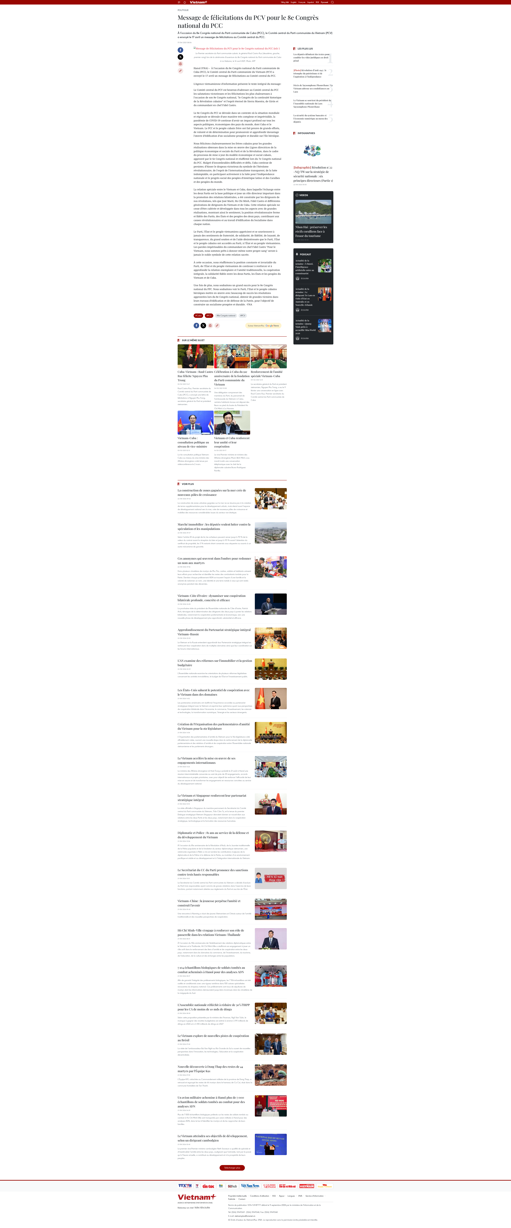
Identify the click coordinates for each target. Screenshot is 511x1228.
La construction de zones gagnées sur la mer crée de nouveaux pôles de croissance (212, 492)
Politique (183, 10)
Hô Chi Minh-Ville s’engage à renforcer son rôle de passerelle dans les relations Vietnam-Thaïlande (211, 932)
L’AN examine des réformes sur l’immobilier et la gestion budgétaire (215, 663)
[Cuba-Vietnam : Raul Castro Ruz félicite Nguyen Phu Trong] (196, 356)
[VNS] (250, 1186)
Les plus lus (305, 48)
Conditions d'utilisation (259, 1195)
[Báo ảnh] (307, 1186)
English (293, 2)
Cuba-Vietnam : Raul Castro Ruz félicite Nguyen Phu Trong (195, 376)
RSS (274, 1195)
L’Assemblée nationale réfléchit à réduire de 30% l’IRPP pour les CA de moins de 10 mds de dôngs (214, 1007)
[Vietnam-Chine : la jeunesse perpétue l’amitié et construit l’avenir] (271, 909)
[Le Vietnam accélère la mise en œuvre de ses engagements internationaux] (271, 766)
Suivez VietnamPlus (256, 325)
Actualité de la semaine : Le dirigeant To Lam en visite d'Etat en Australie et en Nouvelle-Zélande (305, 297)
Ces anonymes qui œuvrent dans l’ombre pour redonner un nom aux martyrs (214, 560)
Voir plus (188, 484)
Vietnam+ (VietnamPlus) (199, 2)
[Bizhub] (232, 1186)
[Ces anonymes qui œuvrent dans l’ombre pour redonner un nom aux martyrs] (271, 567)
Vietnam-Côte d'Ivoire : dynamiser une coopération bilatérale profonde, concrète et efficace (212, 598)
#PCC (209, 315)
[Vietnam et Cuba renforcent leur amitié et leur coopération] (232, 423)
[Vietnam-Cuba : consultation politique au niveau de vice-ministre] (196, 423)
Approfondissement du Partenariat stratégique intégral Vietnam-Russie (214, 632)
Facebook (180, 50)
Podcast (305, 254)
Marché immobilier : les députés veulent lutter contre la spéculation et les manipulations (214, 526)
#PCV (242, 315)
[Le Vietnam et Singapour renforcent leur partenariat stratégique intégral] (271, 804)
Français (301, 2)
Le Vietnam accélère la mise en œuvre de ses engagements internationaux (206, 760)
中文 (317, 2)
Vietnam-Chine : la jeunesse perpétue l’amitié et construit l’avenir (209, 903)
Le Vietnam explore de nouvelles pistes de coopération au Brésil (213, 1038)
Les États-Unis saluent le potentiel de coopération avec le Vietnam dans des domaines (214, 692)
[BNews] (221, 1186)
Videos (303, 195)
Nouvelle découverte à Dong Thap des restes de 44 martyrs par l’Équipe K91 (210, 1069)
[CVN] (269, 1186)
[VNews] (197, 1186)
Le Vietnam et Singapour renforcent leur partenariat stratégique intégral (212, 797)
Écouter (304, 278)
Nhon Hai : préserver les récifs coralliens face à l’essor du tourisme (311, 231)
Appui (281, 1195)
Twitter (180, 57)
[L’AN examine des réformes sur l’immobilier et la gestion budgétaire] (271, 669)
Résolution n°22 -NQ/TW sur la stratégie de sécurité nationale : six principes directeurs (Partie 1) (313, 173)
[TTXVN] (185, 1186)
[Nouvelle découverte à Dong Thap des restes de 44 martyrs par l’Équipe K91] (271, 1075)
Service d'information (315, 1195)
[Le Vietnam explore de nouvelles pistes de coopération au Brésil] (271, 1044)
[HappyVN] (324, 1186)
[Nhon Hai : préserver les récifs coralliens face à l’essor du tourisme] (313, 212)
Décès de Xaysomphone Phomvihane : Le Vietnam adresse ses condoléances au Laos (313, 88)
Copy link (180, 71)
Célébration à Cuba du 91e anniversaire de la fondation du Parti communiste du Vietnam (232, 378)
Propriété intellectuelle (237, 1195)
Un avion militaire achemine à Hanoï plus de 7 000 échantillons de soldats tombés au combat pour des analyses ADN (211, 1101)
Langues (291, 1195)
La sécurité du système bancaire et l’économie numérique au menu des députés (310, 118)
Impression (180, 64)
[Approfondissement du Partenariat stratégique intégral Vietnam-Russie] (271, 638)
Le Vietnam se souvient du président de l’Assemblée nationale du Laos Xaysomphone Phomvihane (312, 103)
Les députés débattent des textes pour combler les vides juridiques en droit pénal (311, 57)
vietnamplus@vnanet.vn (245, 1216)
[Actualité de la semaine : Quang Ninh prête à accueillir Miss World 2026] (324, 325)
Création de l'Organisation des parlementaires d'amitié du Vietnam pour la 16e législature (214, 726)
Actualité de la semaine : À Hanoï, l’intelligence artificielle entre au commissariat (304, 267)
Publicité (231, 1199)
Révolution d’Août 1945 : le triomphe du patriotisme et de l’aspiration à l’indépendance (309, 73)
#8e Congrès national (226, 315)
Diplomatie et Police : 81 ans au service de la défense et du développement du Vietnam (213, 835)
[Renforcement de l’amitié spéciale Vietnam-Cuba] (269, 356)
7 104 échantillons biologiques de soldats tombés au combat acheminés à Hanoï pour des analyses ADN (211, 970)
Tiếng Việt (285, 2)
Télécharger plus (232, 1167)
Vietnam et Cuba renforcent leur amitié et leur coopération (232, 442)
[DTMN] (287, 1186)
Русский (324, 2)
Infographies (306, 133)
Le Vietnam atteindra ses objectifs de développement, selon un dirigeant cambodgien (213, 1138)
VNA (300, 1195)
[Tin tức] (208, 1186)
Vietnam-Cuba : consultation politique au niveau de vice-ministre (193, 442)
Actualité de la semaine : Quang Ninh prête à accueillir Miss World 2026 (305, 327)
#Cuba (198, 315)
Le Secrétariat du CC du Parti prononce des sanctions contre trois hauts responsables (213, 872)
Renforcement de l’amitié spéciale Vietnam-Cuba (267, 374)
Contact (241, 1199)
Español (310, 2)
